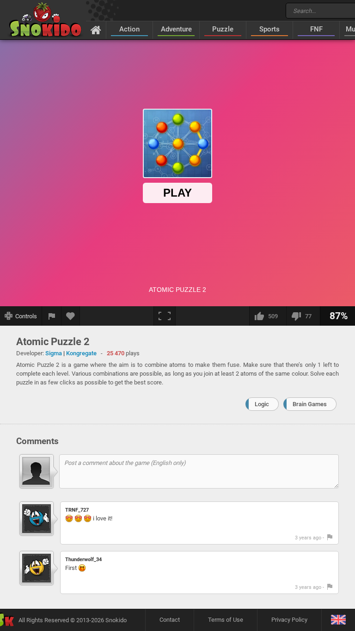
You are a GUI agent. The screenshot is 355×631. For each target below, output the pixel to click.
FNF (316, 29)
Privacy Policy (289, 619)
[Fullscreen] (164, 316)
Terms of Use (225, 619)
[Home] (96, 29)
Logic (262, 404)
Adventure (176, 29)
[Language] (338, 620)
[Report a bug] (51, 316)
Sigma (53, 353)
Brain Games (310, 404)
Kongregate (81, 353)
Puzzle (222, 29)
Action (129, 29)
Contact (169, 619)
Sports (269, 29)
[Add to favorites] (70, 316)
